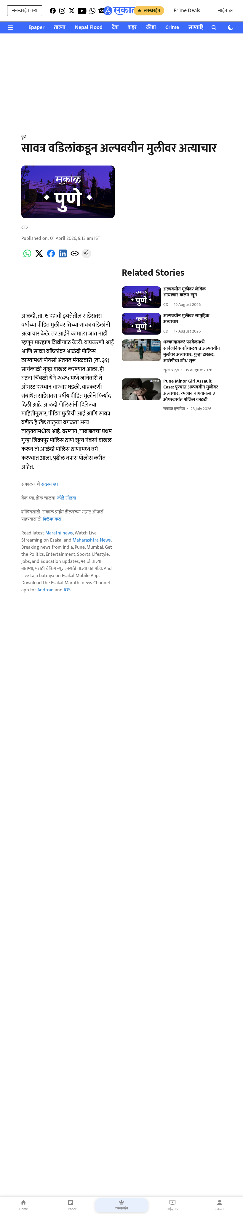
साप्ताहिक (198, 28)
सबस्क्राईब (152, 10)
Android (45, 590)
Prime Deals (187, 10)
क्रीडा (151, 28)
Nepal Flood (89, 28)
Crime (172, 28)
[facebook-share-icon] (51, 257)
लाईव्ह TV (172, 1209)
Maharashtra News (92, 540)
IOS (67, 590)
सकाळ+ (219, 1209)
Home (23, 1209)
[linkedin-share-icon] (63, 257)
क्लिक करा (52, 519)
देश (115, 28)
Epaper (36, 28)
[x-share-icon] (39, 257)
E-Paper (70, 1209)
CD (24, 227)
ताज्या (59, 28)
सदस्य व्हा (49, 484)
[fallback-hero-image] (141, 297)
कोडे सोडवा (66, 498)
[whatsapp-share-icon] (27, 257)
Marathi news (59, 533)
